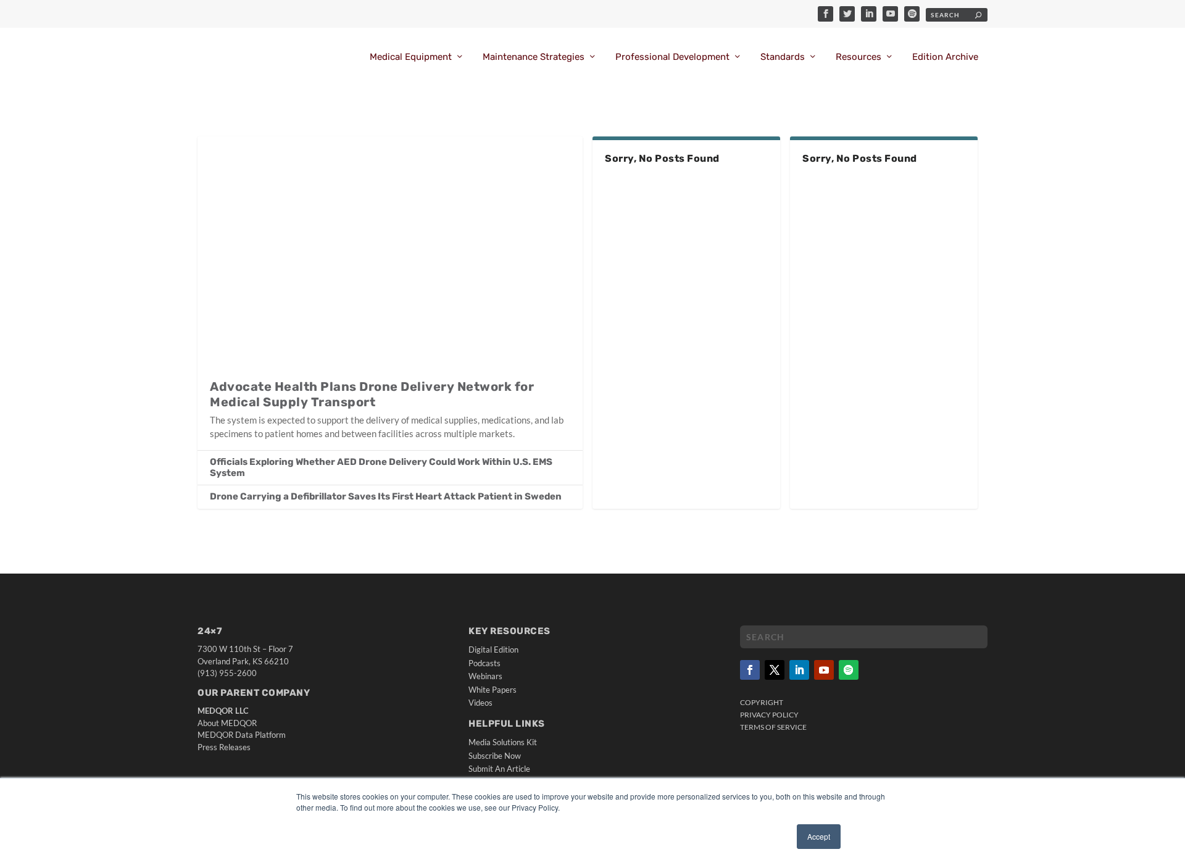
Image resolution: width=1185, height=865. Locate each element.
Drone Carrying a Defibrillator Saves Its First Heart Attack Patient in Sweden (386, 496)
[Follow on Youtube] (824, 670)
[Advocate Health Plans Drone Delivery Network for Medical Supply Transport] (390, 251)
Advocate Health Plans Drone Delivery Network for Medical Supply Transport (372, 394)
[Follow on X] (774, 670)
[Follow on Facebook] (750, 670)
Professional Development (672, 57)
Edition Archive (945, 57)
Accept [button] (818, 836)
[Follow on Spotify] (849, 670)
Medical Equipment (411, 57)
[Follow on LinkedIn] (799, 670)
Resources (858, 57)
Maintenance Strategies (533, 57)
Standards (782, 57)
